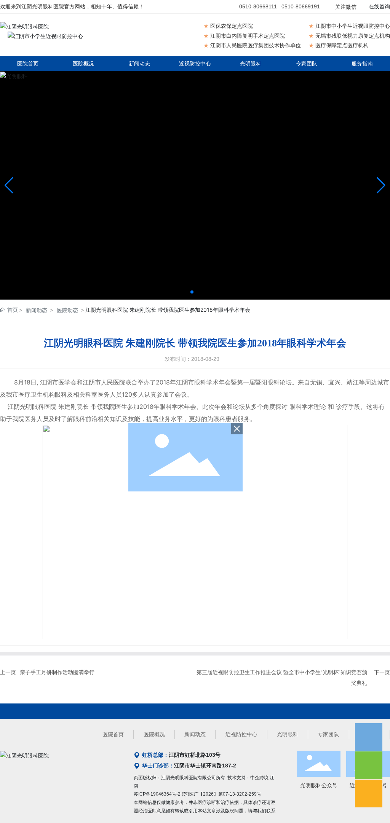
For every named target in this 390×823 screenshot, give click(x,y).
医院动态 (67, 310)
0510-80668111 (258, 6)
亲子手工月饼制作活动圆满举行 (57, 672)
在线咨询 (379, 6)
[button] (191, 291)
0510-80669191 (300, 6)
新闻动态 (36, 310)
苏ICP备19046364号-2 (157, 794)
